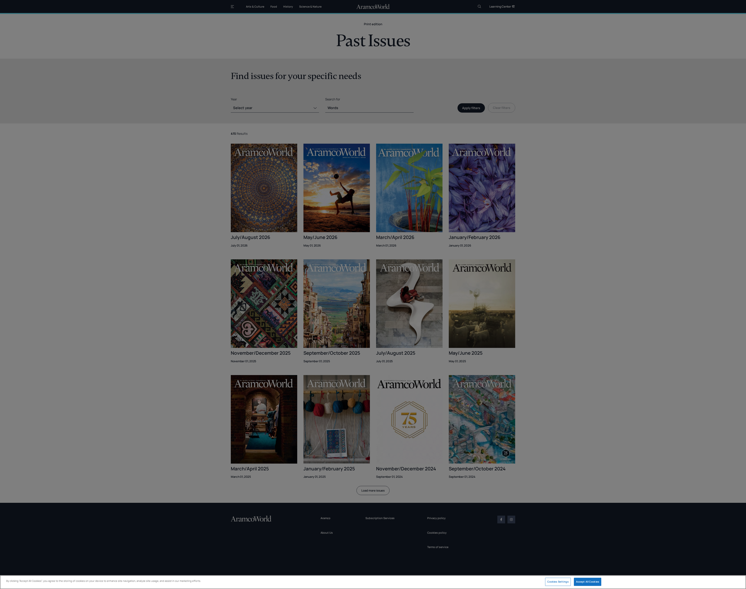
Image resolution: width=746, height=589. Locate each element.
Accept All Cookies (587, 581)
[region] (373, 582)
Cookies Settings (558, 581)
